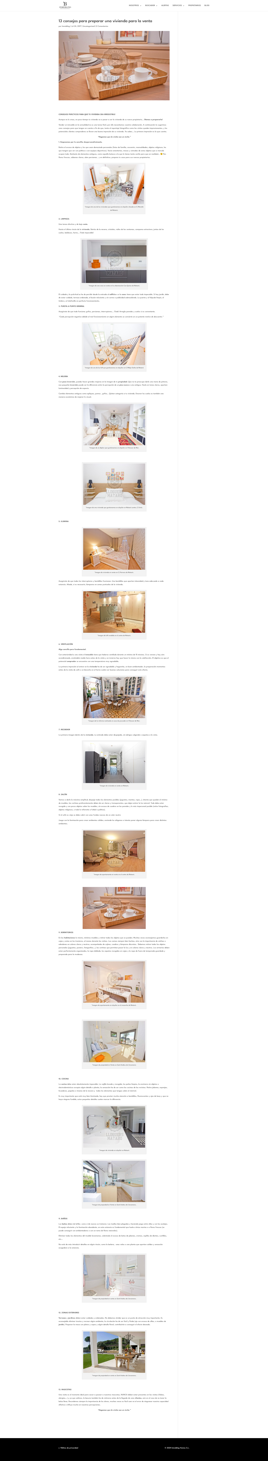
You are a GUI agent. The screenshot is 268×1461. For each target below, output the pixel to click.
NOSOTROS (134, 5)
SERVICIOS (177, 5)
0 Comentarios (102, 26)
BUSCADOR (150, 5)
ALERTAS (165, 5)
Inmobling (66, 26)
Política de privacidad (69, 1448)
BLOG (206, 5)
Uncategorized (88, 26)
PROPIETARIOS (194, 5)
